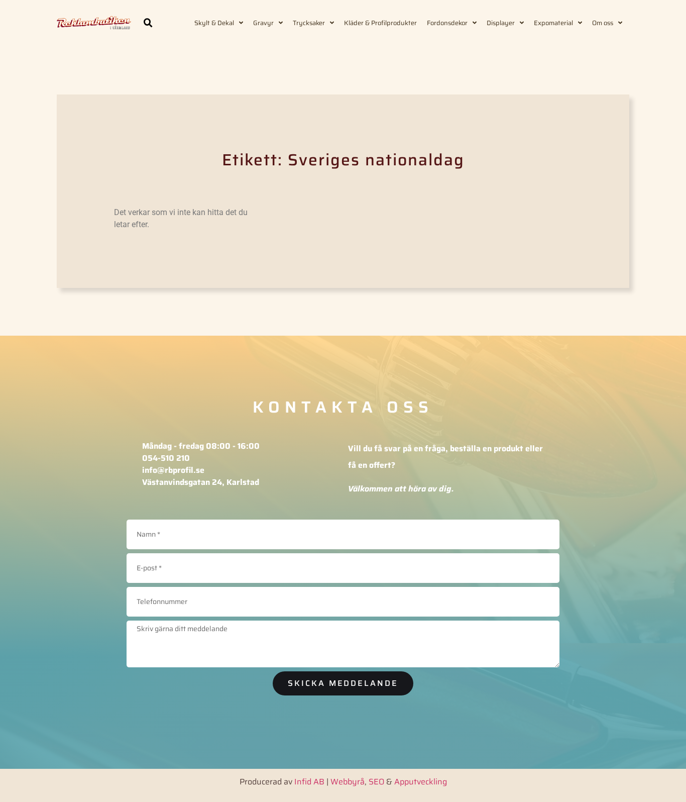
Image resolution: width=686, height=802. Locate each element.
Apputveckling (420, 781)
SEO (376, 781)
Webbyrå (347, 781)
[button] (148, 23)
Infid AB (309, 781)
